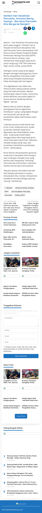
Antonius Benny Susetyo (24, 188)
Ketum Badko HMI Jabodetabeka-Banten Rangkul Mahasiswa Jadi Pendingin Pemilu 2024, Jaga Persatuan (29, 231)
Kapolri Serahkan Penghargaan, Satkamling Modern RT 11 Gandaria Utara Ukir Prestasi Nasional (12, 287)
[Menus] (3, 2)
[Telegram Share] (33, 28)
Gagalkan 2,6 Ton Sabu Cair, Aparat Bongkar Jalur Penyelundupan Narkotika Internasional (11, 270)
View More (21, 416)
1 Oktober (8, 188)
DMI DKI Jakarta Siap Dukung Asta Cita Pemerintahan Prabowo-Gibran (30, 224)
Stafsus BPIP (20, 195)
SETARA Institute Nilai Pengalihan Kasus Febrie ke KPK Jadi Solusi (30, 294)
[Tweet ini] (29, 28)
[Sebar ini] (25, 28)
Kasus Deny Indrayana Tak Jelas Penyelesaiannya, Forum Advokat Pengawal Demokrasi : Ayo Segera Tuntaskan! (20, 474)
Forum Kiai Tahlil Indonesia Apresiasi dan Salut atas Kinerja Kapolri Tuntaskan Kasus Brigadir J (12, 206)
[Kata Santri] (21, 2)
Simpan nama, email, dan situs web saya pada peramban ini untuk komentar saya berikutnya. (20, 349)
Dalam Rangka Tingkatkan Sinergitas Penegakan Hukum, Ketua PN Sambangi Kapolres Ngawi (30, 206)
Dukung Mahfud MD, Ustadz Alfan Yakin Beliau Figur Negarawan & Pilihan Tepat (22, 465)
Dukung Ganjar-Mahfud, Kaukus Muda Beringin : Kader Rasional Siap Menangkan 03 (21, 457)
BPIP (6, 191)
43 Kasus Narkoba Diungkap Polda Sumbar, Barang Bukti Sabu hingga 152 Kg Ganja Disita (29, 270)
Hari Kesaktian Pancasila (21, 191)
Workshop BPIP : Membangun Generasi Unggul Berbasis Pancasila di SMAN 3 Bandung (11, 231)
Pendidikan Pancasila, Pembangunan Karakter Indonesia (11, 245)
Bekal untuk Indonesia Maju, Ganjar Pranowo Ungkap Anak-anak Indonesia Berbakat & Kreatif (29, 238)
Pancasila (8, 195)
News (5, 32)
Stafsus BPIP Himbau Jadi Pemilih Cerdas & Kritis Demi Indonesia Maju (30, 245)
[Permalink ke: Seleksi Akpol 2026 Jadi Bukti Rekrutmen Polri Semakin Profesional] (30, 279)
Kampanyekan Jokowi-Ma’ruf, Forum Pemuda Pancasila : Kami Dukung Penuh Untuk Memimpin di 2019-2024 (22, 483)
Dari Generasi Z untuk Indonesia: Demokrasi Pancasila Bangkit (12, 224)
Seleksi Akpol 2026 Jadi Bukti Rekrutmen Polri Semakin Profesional (30, 287)
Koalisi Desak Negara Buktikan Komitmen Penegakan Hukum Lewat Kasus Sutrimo (12, 294)
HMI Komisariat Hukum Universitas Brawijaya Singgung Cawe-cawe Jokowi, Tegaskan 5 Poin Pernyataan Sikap (22, 492)
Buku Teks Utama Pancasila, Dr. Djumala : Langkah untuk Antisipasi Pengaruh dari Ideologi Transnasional (11, 238)
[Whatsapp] (25, 33)
